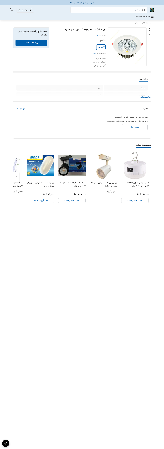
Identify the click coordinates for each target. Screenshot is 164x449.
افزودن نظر (20, 108)
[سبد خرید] (11, 9)
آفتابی (101, 47)
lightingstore (146, 23)
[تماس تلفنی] (5, 443)
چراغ (136, 23)
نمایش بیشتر (145, 97)
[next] (16, 177)
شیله (99, 35)
